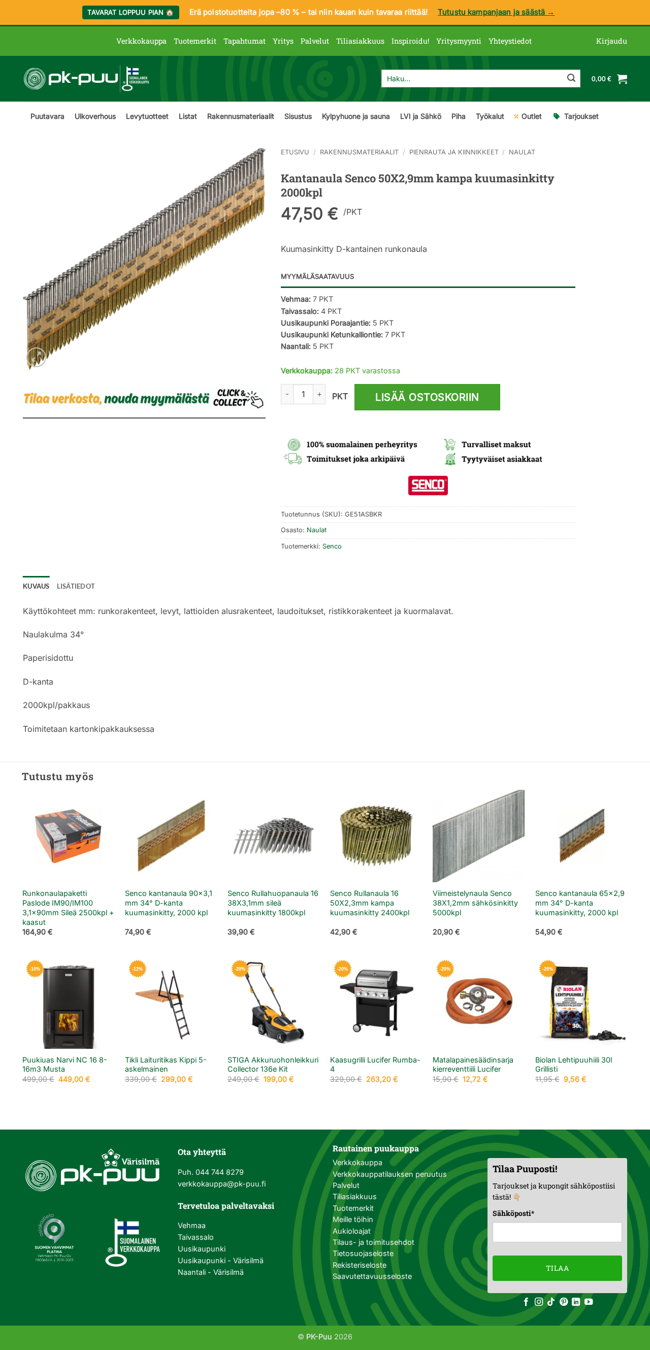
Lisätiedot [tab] (76, 586)
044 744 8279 (218, 1172)
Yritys (283, 41)
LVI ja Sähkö (420, 116)
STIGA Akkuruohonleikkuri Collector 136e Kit (273, 1064)
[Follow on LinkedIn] (576, 1302)
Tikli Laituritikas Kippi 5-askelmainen (166, 1064)
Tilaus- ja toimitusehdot (373, 1242)
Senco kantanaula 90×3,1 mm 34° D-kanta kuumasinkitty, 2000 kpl (168, 902)
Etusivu (295, 152)
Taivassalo (196, 1237)
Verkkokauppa (141, 41)
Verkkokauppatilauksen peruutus (390, 1174)
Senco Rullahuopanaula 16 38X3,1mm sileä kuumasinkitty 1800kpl (273, 902)
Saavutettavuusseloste (372, 1276)
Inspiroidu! (410, 41)
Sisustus (298, 116)
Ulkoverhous (95, 116)
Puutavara (47, 116)
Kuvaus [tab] (36, 586)
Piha (458, 116)
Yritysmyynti (458, 41)
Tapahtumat (244, 41)
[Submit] (571, 78)
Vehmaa (192, 1225)
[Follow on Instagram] (539, 1302)
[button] (611, 41)
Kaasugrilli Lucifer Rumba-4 (375, 1064)
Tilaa (557, 1268)
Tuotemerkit (195, 41)
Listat (188, 116)
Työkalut (490, 116)
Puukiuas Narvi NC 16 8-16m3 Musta (64, 1064)
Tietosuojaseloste (363, 1253)
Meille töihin (353, 1219)
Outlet (532, 116)
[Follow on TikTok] (551, 1302)
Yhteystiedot (510, 41)
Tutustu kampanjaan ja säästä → (496, 12)
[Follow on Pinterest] (564, 1302)
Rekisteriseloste (359, 1265)
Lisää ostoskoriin (427, 397)
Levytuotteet (147, 116)
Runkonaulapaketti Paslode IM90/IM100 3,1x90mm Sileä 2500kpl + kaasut (68, 907)
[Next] (627, 872)
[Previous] (22, 872)
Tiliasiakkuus (360, 41)
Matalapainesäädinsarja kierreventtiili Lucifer (473, 1064)
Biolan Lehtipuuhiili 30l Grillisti (573, 1064)
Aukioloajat (352, 1231)
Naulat (522, 152)
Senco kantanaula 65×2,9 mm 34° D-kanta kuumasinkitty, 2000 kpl (580, 902)
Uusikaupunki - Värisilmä (221, 1260)
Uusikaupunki (201, 1248)
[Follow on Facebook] (526, 1302)
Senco (332, 546)
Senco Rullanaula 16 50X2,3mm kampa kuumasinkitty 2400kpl (369, 902)
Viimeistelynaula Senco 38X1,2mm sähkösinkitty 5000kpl (475, 902)
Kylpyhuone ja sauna (356, 116)
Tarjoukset (581, 116)
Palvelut (315, 41)
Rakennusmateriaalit (240, 116)
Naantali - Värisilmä (211, 1272)
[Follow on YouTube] (588, 1302)
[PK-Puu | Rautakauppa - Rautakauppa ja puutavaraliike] (86, 78)
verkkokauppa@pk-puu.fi (222, 1183)
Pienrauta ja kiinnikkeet (454, 152)
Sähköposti (513, 1213)
